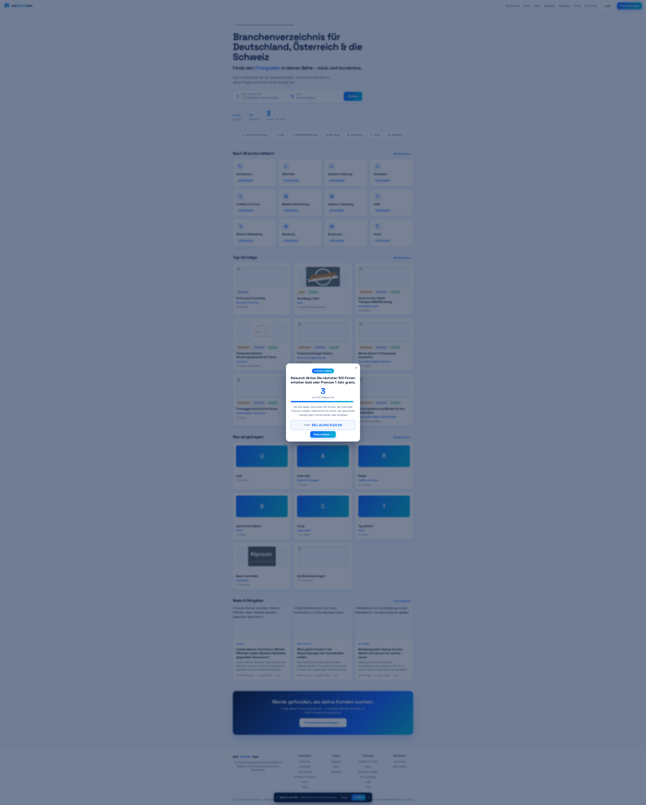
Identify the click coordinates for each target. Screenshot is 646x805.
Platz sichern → (323, 434)
